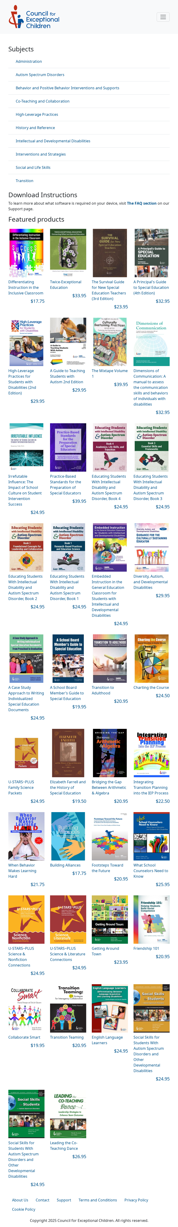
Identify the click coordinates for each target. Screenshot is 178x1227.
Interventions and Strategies (41, 154)
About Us (20, 1200)
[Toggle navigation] (163, 17)
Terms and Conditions (98, 1200)
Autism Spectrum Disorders (40, 74)
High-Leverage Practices (37, 114)
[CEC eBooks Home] (33, 16)
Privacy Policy (136, 1200)
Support (64, 1200)
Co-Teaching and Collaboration (43, 101)
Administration (29, 61)
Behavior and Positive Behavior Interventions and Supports (67, 87)
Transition (24, 180)
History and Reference (35, 127)
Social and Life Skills (33, 167)
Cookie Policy (23, 1209)
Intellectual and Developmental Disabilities (53, 140)
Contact (42, 1200)
